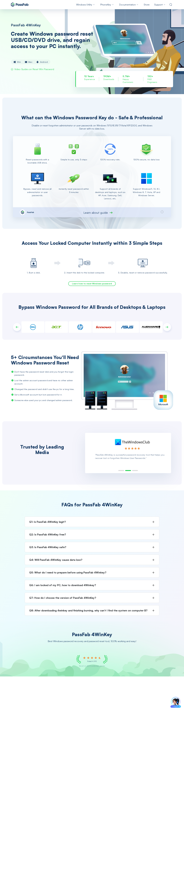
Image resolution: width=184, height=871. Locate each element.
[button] (17, 327)
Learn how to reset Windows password (92, 283)
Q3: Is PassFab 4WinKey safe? (47, 547)
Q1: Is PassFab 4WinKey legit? (47, 521)
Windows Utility (84, 4)
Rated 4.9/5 (92, 661)
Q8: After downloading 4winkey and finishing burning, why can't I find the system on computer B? (88, 610)
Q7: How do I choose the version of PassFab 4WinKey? (62, 597)
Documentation (127, 4)
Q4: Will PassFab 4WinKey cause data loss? (55, 559)
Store (147, 4)
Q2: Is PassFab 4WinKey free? (47, 534)
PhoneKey (105, 4)
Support (158, 4)
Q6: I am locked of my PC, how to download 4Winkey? (62, 585)
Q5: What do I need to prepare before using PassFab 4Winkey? (67, 572)
